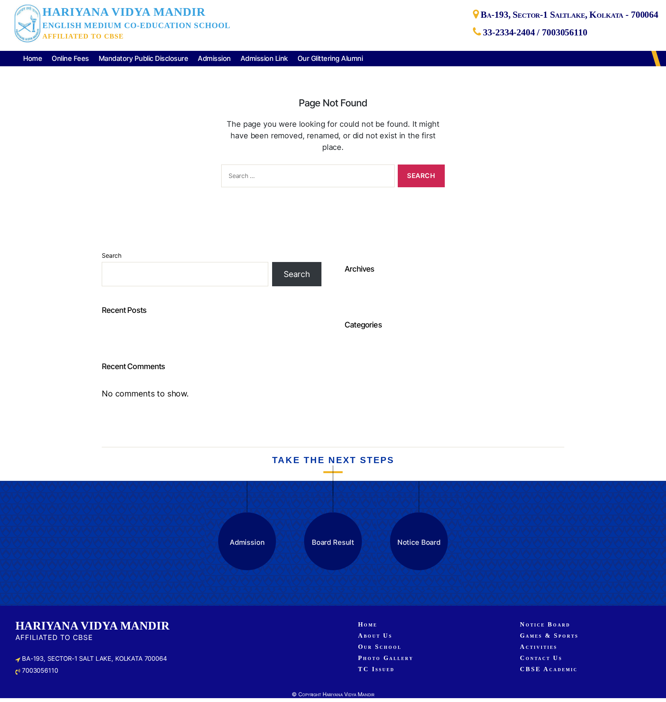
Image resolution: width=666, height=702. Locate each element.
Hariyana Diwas (131, 336)
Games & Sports (549, 635)
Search (111, 255)
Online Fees (70, 58)
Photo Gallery (386, 658)
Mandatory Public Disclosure (143, 58)
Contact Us (541, 658)
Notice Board (419, 542)
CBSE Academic (549, 669)
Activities (538, 646)
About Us (375, 635)
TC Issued (376, 669)
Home (32, 58)
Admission (214, 58)
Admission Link (264, 58)
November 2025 (376, 295)
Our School (380, 646)
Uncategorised (373, 351)
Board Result (333, 542)
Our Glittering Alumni (330, 58)
